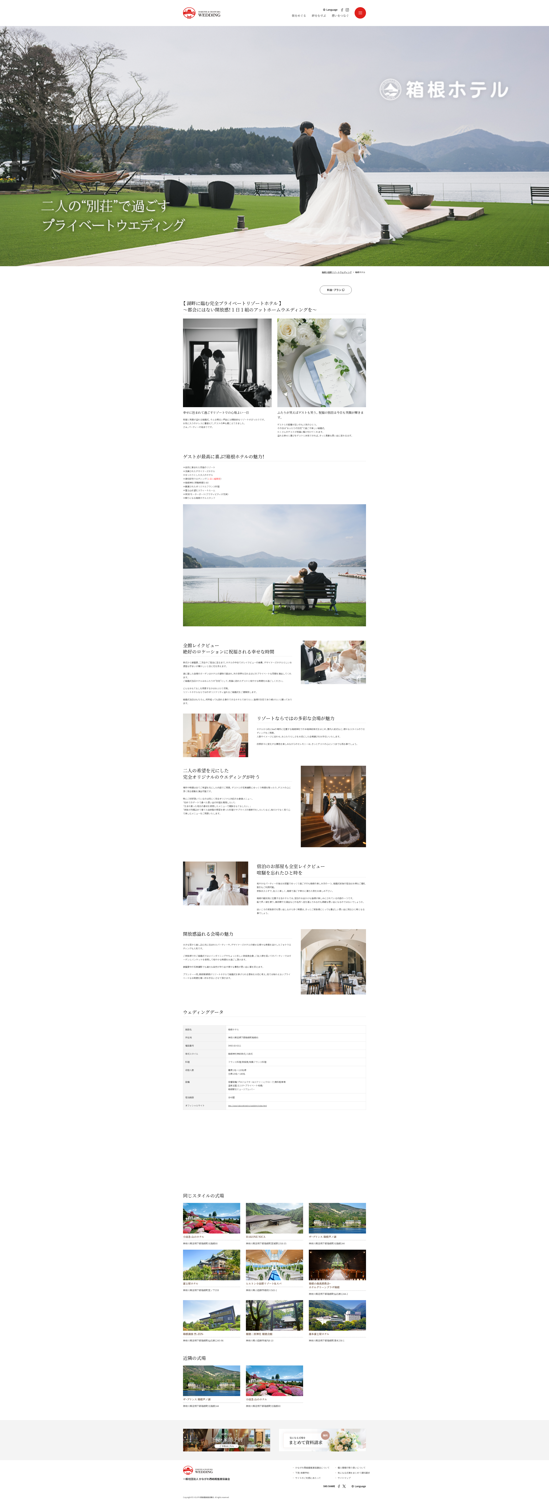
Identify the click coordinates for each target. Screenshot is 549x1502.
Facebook (338, 1486)
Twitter (344, 1486)
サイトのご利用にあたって (308, 1477)
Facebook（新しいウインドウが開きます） (342, 9)
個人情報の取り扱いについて (352, 1467)
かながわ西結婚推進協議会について (312, 1467)
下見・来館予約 (302, 1472)
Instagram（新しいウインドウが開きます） (347, 9)
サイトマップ (344, 1477)
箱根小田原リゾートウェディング (201, 13)
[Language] (330, 10)
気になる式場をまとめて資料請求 (354, 1472)
